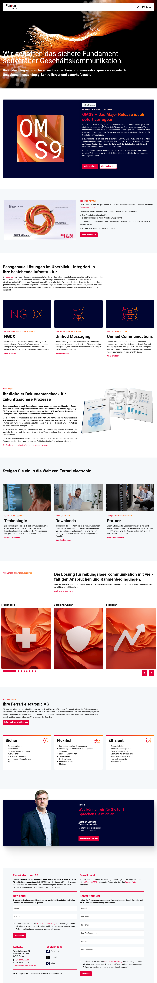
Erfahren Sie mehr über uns (16, 722)
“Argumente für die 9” (88, 207)
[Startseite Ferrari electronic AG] (11, 8)
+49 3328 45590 (90, 882)
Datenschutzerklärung (46, 923)
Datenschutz (35, 973)
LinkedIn (54, 957)
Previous (144, 673)
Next (151, 673)
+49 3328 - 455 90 (88, 830)
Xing (53, 963)
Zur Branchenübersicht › (64, 591)
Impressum (23, 973)
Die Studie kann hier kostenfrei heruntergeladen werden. (25, 445)
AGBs (15, 973)
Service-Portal (130, 882)
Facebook (55, 951)
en (138, 6)
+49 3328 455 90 (22, 960)
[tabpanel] (26, 636)
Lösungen (10, 277)
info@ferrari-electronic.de (91, 828)
